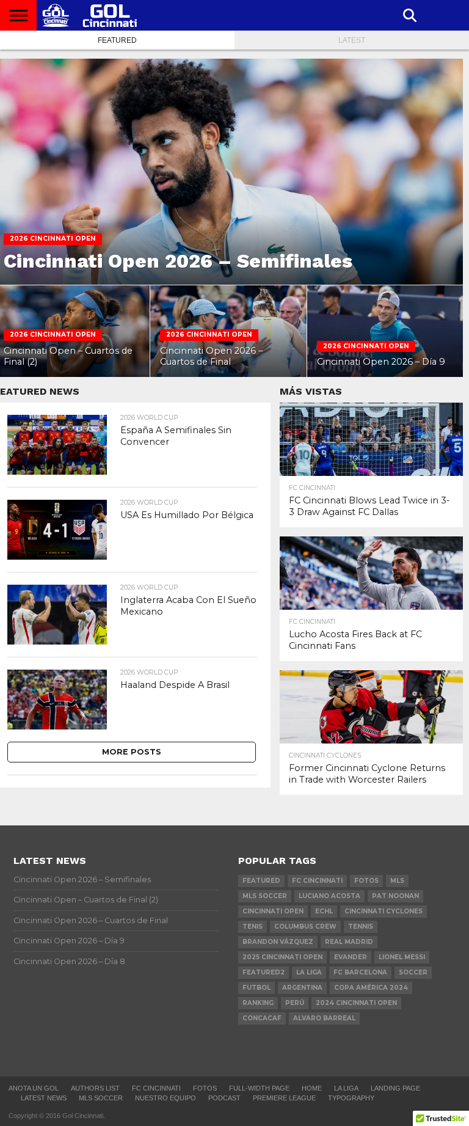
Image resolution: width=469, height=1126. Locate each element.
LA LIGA (346, 1088)
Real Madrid (349, 942)
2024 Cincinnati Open (356, 1003)
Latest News (44, 1098)
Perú (294, 1003)
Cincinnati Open (273, 911)
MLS (397, 881)
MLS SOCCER (101, 1098)
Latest (351, 40)
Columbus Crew (305, 926)
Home (312, 1088)
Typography (351, 1098)
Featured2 (263, 972)
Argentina (302, 988)
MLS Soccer (264, 896)
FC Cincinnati (317, 881)
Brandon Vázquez (277, 942)
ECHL (324, 911)
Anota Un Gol (34, 1088)
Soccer (413, 972)
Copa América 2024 (371, 988)
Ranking (258, 1003)
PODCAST (224, 1098)
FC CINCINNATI (156, 1088)
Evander (350, 957)
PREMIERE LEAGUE (284, 1098)
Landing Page (395, 1088)
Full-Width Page (259, 1088)
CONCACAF (262, 1018)
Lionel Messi (402, 957)
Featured (117, 40)
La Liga (309, 972)
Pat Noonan (395, 896)
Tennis (360, 926)
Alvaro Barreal (324, 1018)
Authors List (95, 1088)
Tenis (252, 926)
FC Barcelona (360, 972)
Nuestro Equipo (165, 1098)
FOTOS (366, 881)
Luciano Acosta (329, 896)
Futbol (256, 988)
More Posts (131, 751)
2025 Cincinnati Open (282, 957)
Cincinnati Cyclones (383, 911)
